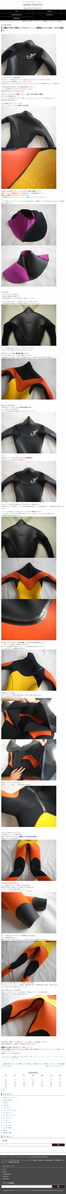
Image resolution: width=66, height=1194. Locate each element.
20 (33, 1083)
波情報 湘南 (16, 1056)
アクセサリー (7, 1107)
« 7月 (3, 1090)
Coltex (21, 1056)
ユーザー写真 (7, 1127)
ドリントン (8, 1057)
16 (60, 1081)
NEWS (49, 11)
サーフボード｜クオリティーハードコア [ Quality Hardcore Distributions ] (32, 1190)
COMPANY (16, 18)
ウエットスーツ (36, 1056)
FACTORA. (26, 1056)
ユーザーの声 (7, 1125)
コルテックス (43, 1056)
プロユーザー (7, 1122)
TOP (16, 11)
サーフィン (49, 1056)
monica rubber (7, 1100)
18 (15, 1083)
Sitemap (61, 1190)
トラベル (6, 1120)
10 (6, 1081)
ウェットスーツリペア (10, 1110)
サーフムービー (8, 1117)
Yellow (31, 1056)
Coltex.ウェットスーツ (7, 1056)
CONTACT (49, 15)
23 (60, 1083)
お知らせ (6, 1105)
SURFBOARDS (16, 15)
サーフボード (56, 1056)
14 (42, 1081)
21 (42, 1083)
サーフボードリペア (9, 1115)
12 (24, 1081)
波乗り (5, 1130)
